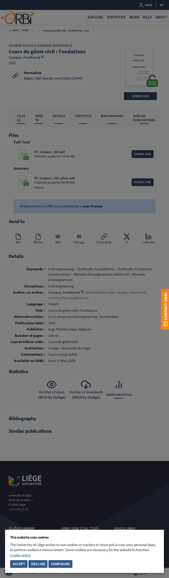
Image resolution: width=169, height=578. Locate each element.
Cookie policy (20, 555)
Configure (60, 564)
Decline (38, 564)
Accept (19, 564)
